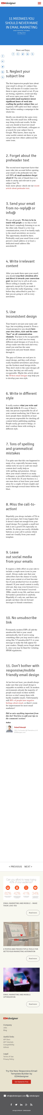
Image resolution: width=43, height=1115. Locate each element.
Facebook (11, 1104)
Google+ (26, 1104)
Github (6, 1047)
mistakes (27, 30)
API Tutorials (8, 1042)
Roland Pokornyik (20, 727)
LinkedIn (21, 1104)
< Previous (15, 866)
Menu (39, 3)
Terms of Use (8, 1056)
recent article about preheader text (22, 187)
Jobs (5, 1028)
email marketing (18, 30)
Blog (5, 1030)
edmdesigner (34, 1096)
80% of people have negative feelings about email (20, 701)
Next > (28, 866)
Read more (33, 913)
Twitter (16, 1104)
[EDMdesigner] (8, 3)
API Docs (6, 1039)
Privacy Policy (8, 1059)
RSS (31, 1104)
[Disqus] (23, 762)
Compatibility (8, 1045)
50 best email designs (18, 375)
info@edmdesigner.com (16, 1096)
